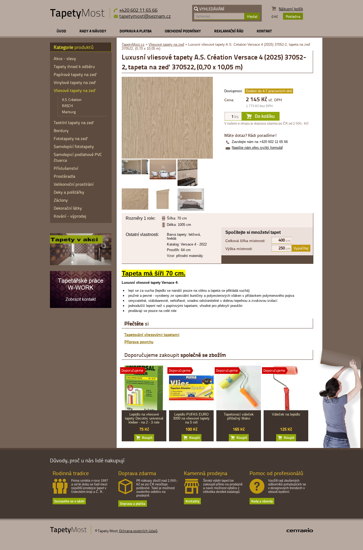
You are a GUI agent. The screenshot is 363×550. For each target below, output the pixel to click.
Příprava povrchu (138, 342)
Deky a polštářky (69, 192)
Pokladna (293, 16)
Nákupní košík (291, 9)
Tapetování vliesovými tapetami (151, 334)
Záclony (61, 200)
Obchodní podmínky (183, 31)
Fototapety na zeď (71, 138)
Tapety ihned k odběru (74, 66)
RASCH (67, 105)
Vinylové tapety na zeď (75, 82)
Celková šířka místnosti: (245, 241)
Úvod (61, 31)
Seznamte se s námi (69, 501)
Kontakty (192, 501)
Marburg (69, 111)
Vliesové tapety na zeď (166, 44)
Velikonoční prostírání (74, 184)
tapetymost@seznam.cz (145, 16)
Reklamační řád (228, 31)
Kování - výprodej (70, 216)
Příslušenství (66, 168)
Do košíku (144, 437)
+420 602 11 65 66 (138, 9)
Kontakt (264, 31)
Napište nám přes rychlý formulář (257, 148)
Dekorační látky (68, 208)
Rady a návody (92, 31)
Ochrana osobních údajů (138, 530)
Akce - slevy (65, 58)
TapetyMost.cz (133, 44)
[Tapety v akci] (80, 263)
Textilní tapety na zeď (74, 122)
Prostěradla (64, 176)
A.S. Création (72, 99)
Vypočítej (301, 248)
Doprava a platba (135, 31)
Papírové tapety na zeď (75, 74)
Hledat (252, 16)
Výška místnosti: (239, 249)
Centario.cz (299, 530)
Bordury (61, 130)
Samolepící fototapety (74, 146)
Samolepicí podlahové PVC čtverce (78, 157)
